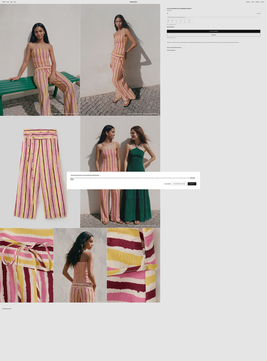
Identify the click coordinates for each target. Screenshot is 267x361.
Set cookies (168, 183)
